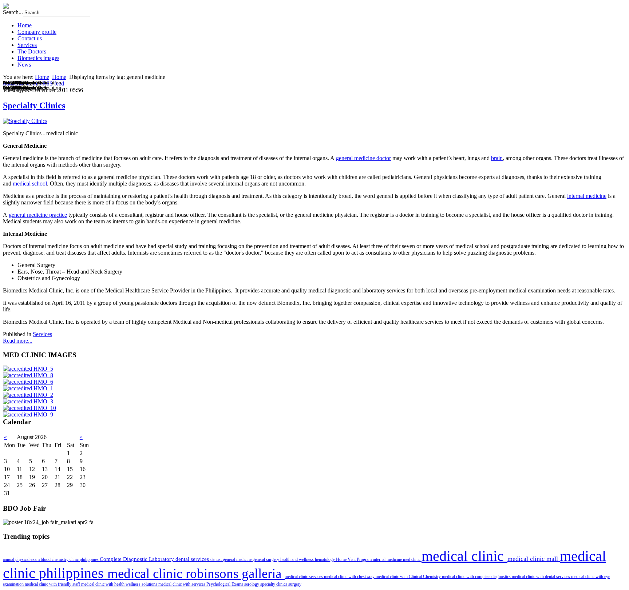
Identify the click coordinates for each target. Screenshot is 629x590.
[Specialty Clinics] (25, 121)
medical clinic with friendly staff (53, 584)
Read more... (17, 341)
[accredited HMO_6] (28, 382)
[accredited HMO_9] (28, 414)
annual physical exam (22, 559)
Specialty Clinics (34, 105)
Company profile (36, 32)
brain (497, 158)
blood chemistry (55, 559)
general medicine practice (38, 215)
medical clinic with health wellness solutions (119, 584)
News (24, 64)
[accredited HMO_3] (28, 401)
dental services (192, 559)
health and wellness (297, 559)
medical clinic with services (182, 584)
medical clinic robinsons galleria (196, 573)
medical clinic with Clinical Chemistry (409, 576)
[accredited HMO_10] (29, 408)
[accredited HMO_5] (28, 369)
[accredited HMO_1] (28, 388)
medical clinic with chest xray (350, 576)
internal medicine (586, 196)
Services (27, 45)
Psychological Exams (225, 584)
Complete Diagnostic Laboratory (137, 559)
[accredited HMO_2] (28, 395)
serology (252, 584)
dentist (216, 559)
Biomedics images (38, 58)
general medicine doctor (363, 158)
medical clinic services (304, 576)
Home (24, 25)
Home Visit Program (354, 559)
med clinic (412, 559)
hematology (325, 559)
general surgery (266, 559)
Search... (13, 12)
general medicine (238, 559)
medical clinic (464, 556)
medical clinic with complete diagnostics (477, 576)
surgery (294, 584)
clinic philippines (85, 559)
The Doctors (31, 51)
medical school (30, 183)
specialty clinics (274, 584)
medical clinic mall (533, 558)
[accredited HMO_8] (28, 375)
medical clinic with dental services (541, 576)
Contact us (29, 38)
